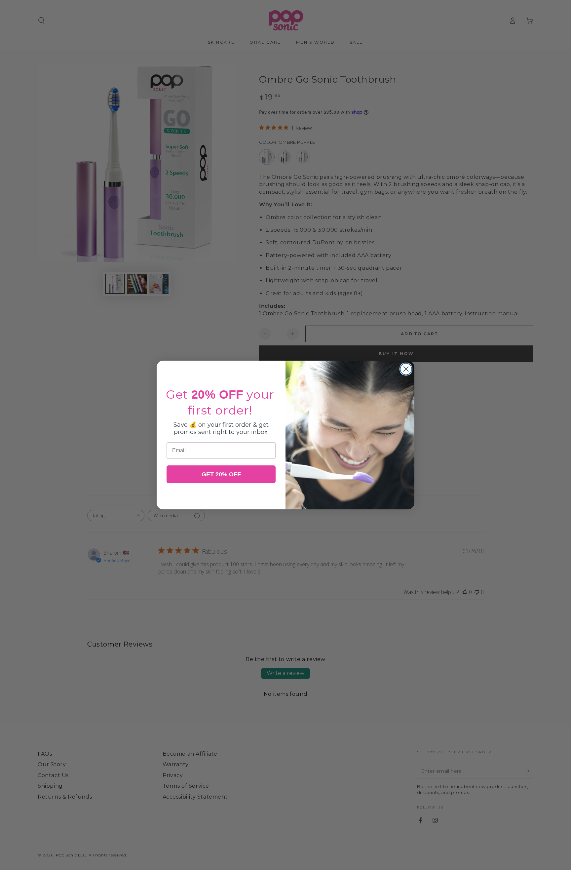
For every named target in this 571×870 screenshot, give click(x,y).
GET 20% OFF (221, 474)
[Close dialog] (406, 369)
